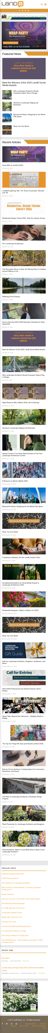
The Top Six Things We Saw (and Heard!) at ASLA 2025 (22, 744)
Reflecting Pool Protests (11, 297)
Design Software (8, 894)
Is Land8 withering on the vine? (13, 908)
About (44, 1028)
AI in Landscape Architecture (12, 244)
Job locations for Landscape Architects (16, 883)
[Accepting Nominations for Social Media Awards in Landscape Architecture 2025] (24, 579)
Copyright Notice (30, 1024)
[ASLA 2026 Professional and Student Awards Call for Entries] (24, 685)
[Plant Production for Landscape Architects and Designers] (24, 820)
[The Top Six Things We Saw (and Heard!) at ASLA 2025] (24, 740)
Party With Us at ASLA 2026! (12, 165)
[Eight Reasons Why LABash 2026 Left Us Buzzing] (24, 399)
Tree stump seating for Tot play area (15, 935)
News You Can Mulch (21, 126)
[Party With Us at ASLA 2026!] (24, 162)
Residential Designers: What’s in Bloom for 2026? (20, 610)
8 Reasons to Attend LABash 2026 (15, 481)
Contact (13, 1026)
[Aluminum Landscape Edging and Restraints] (7, 106)
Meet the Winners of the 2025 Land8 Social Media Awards (23, 349)
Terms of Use (23, 1026)
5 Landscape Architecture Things (14, 931)
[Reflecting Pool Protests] (24, 293)
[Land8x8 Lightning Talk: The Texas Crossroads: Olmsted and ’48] (24, 187)
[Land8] (12, 7)
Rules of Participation (39, 1026)
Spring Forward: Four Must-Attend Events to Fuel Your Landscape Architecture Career (22, 454)
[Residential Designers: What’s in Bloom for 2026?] (24, 607)
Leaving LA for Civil (9, 922)
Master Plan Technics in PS (12, 917)
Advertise (43, 1024)
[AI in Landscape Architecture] (24, 240)
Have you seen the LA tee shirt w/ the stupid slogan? (21, 899)
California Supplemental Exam (13, 874)
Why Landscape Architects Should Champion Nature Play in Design (25, 92)
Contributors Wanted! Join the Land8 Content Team (21, 557)
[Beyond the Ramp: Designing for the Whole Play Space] (7, 118)
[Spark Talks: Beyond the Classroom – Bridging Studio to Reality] (24, 713)
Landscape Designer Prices (12, 912)
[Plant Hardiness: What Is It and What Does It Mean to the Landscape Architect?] (24, 846)
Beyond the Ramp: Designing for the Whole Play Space (22, 506)
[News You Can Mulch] (7, 130)
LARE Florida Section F (10, 878)
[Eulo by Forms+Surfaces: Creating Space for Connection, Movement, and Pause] (24, 766)
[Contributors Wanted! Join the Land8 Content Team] (24, 554)
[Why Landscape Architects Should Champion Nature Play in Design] (7, 94)
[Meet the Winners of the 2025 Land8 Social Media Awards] (24, 79)
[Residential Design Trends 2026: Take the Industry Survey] (24, 214)
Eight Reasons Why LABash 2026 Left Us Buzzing (20, 402)
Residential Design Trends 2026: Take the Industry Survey (23, 218)
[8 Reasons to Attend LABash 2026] (24, 477)
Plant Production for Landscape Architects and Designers (23, 824)
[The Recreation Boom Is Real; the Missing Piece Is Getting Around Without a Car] (24, 265)
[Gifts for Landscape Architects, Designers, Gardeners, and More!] (24, 658)
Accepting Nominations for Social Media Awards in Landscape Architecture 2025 (20, 584)
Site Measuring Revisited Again (13, 903)
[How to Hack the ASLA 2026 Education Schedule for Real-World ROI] (24, 318)
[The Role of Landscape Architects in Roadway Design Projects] (24, 793)
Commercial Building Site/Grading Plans (16, 926)
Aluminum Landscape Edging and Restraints (18, 428)
